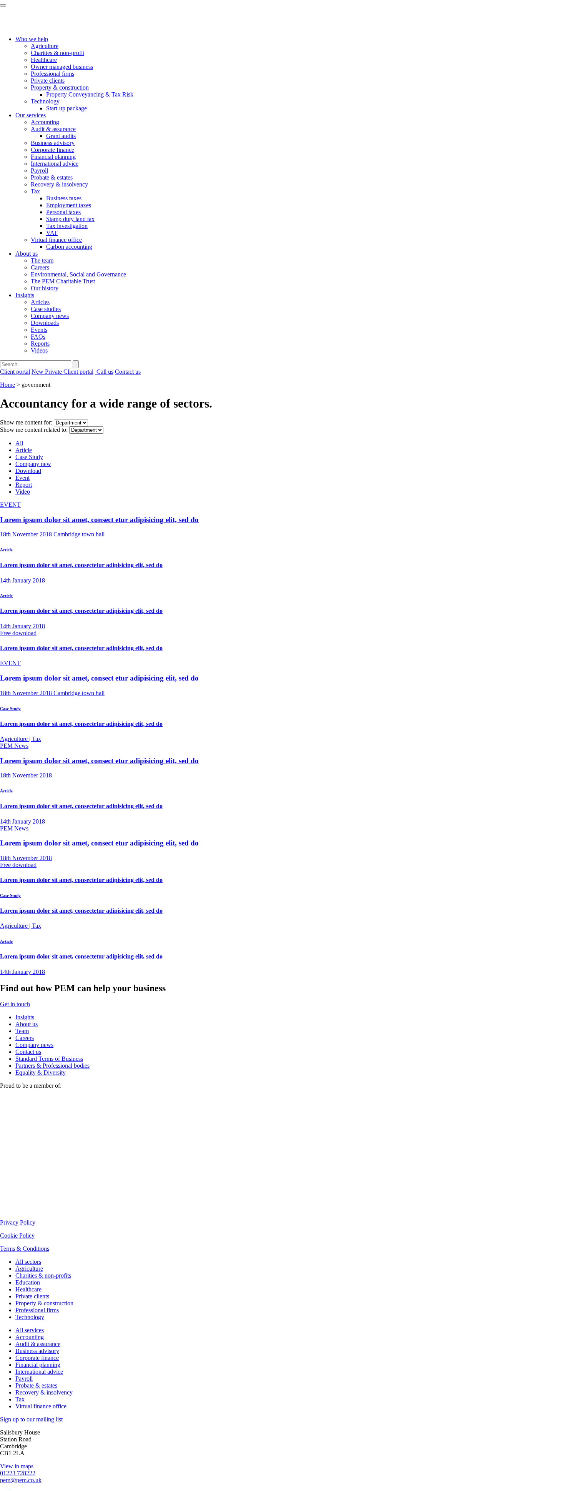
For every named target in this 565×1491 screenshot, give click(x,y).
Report (23, 484)
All (19, 443)
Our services (30, 115)
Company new (33, 464)
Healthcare (44, 60)
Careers (40, 267)
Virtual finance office (56, 239)
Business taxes (63, 198)
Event (22, 477)
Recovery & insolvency (59, 184)
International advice (54, 163)
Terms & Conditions (24, 1248)
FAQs (38, 336)
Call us (104, 371)
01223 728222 (17, 1473)
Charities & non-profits (43, 1275)
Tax (35, 191)
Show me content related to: (34, 429)
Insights (24, 295)
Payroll (39, 170)
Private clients (48, 80)
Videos (39, 350)
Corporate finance (52, 149)
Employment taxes (68, 205)
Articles (40, 302)
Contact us (128, 371)
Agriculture (44, 46)
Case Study (29, 457)
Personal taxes (63, 212)
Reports (40, 343)
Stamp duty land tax (70, 219)
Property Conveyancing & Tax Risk (89, 94)
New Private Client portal (62, 371)
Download (28, 471)
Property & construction (60, 87)
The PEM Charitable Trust (63, 281)
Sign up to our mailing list (31, 1419)
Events (39, 329)
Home (7, 384)
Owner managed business (62, 66)
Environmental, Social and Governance (78, 274)
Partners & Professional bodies (52, 1065)
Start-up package (66, 108)
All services (29, 1330)
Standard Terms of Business (49, 1058)
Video (22, 491)
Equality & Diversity (40, 1072)
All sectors (28, 1261)
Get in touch (15, 1004)
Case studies (46, 309)
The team (42, 260)
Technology (45, 101)
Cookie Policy (17, 1235)
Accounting (45, 122)
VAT (52, 233)
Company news (50, 316)
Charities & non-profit (57, 53)
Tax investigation (67, 226)
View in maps (16, 1466)
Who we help (31, 39)
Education (27, 1282)
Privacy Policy (17, 1222)
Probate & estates (52, 177)
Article (23, 450)
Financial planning (53, 156)
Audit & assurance (53, 129)
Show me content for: (26, 422)
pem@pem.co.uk (21, 1480)
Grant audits (61, 136)
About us (26, 253)
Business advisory (53, 143)
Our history (44, 288)
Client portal (15, 371)
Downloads (45, 323)
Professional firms (52, 73)
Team (22, 1031)
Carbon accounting (69, 246)
